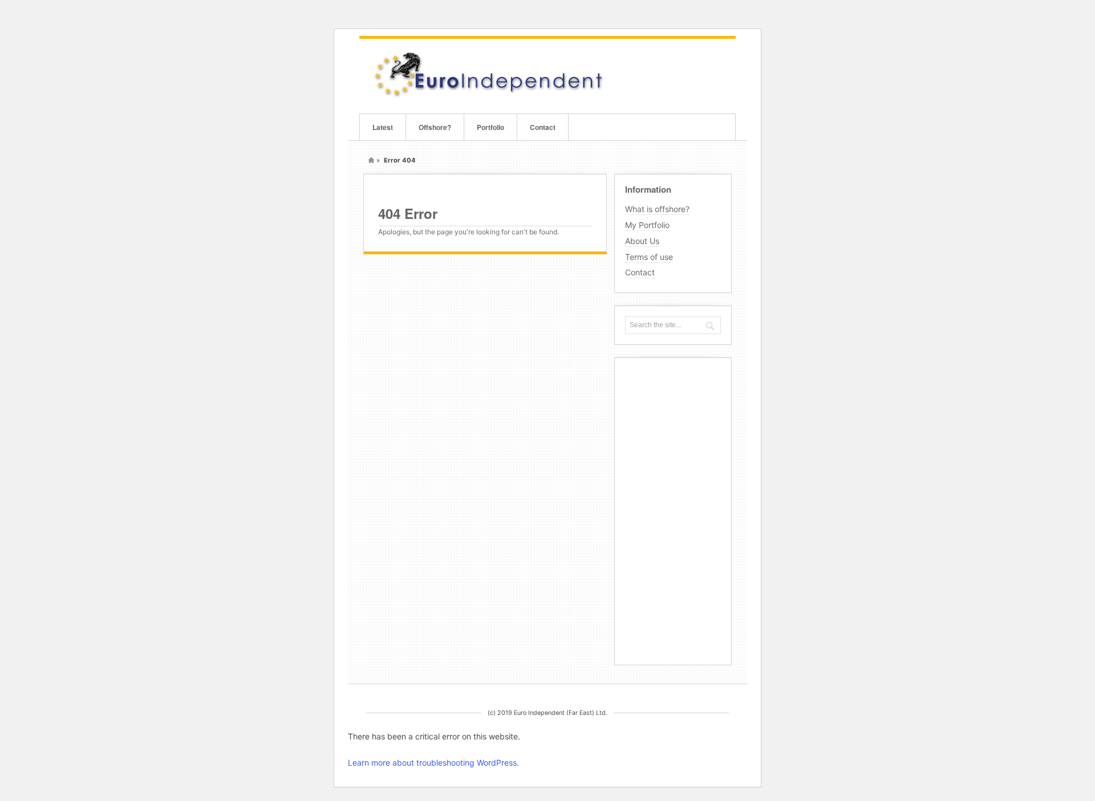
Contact (542, 127)
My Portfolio (647, 225)
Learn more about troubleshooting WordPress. (433, 762)
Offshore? (435, 127)
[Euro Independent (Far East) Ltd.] (488, 96)
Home (371, 160)
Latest (382, 127)
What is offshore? (657, 209)
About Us (642, 241)
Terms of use (649, 257)
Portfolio (490, 127)
